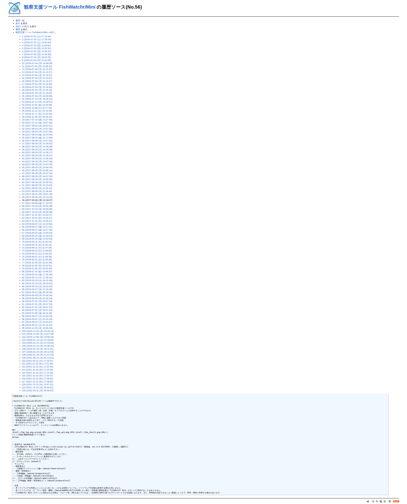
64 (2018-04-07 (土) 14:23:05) (37, 224)
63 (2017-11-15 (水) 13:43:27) (37, 221)
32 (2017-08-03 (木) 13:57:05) (37, 128)
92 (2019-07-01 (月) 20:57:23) (37, 307)
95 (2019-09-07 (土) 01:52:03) (37, 316)
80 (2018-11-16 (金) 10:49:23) (37, 271)
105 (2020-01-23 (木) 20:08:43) (38, 346)
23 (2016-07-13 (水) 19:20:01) (37, 102)
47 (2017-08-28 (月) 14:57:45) (37, 173)
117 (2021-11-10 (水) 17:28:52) (37, 381)
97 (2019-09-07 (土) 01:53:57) (37, 322)
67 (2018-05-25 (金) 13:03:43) (37, 233)
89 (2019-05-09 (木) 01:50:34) (37, 298)
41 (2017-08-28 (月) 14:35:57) (37, 155)
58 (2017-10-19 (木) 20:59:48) (37, 206)
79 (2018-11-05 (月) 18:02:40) (37, 268)
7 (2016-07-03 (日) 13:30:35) (36, 54)
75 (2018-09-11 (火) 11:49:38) (37, 256)
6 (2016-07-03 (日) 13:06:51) (36, 51)
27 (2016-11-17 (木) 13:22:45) (37, 114)
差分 (18, 23)
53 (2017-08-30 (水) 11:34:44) (37, 191)
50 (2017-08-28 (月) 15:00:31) (37, 182)
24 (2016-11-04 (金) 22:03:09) (37, 105)
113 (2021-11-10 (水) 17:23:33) (37, 369)
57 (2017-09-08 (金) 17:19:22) (37, 203)
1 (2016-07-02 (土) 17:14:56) (36, 36)
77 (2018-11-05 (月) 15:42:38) (37, 262)
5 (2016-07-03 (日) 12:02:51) (36, 48)
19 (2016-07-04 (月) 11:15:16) (37, 90)
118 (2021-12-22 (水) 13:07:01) (37, 384)
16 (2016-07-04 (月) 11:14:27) (37, 81)
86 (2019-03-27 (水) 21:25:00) (37, 289)
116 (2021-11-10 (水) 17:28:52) (37, 378)
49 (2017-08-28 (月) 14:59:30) (37, 179)
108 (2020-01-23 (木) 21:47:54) (38, 354)
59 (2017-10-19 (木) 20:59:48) (37, 209)
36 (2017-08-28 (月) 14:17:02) (37, 140)
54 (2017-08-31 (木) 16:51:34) (37, 194)
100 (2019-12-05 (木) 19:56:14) (38, 331)
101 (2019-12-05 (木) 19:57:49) (38, 334)
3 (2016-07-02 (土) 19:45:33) (36, 42)
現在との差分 (22, 26)
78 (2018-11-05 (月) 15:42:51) (37, 265)
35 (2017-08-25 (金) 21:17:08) (37, 137)
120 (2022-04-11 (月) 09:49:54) (37, 390)
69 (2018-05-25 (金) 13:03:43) (37, 238)
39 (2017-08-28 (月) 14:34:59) (37, 149)
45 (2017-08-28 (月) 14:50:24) (37, 167)
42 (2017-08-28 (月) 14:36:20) (37, 158)
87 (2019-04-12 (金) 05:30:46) (37, 292)
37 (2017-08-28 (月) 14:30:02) (37, 143)
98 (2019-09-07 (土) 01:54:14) (37, 325)
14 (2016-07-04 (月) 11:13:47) (37, 75)
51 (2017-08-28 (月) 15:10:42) (37, 185)
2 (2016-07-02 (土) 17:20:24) (36, 39)
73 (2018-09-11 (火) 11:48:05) (37, 250)
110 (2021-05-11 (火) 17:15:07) (37, 361)
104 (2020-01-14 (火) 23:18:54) (38, 343)
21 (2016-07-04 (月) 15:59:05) (37, 96)
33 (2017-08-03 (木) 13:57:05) (37, 131)
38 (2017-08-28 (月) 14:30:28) (37, 146)
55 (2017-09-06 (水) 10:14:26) (37, 197)
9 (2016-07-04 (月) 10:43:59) (36, 60)
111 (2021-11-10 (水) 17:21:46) (37, 363)
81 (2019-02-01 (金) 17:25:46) (37, 274)
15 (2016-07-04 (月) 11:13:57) (37, 78)
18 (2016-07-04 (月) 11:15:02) (37, 87)
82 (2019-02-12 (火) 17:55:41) (37, 277)
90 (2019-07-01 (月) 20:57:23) (37, 301)
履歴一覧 (20, 20)
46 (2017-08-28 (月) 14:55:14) (37, 170)
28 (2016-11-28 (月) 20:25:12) (37, 117)
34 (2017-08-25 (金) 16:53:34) (37, 134)
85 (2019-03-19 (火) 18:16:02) (37, 286)
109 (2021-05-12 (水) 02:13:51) (38, 358)
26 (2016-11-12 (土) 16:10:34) (37, 111)
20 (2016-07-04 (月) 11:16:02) (37, 93)
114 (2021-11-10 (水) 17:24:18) (37, 372)
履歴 (18, 29)
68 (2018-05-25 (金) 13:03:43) (37, 236)
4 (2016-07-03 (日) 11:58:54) (36, 45)
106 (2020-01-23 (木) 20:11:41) (37, 349)
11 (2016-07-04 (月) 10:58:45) (37, 66)
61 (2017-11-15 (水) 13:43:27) (37, 215)
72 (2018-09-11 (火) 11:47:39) (37, 247)
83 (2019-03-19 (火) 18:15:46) (37, 280)
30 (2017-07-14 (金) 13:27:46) (37, 122)
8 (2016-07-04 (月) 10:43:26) (36, 57)
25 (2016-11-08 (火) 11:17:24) (37, 108)
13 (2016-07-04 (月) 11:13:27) (37, 72)
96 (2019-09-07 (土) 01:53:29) (37, 319)
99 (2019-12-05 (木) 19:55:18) (37, 328)
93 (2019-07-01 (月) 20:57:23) (37, 310)
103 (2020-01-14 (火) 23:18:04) (38, 340)
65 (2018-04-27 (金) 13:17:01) (37, 227)
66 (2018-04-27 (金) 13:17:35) (37, 230)
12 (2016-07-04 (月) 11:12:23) (37, 69)
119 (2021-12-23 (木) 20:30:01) (37, 387)
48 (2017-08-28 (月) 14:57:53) (37, 176)
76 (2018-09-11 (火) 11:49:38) (37, 259)
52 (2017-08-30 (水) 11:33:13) (37, 188)
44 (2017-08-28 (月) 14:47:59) (37, 164)
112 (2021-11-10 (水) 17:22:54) (37, 366)
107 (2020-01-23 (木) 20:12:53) (38, 352)
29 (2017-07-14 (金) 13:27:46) (37, 119)
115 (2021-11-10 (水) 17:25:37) (37, 375)
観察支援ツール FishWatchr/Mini (59, 7)
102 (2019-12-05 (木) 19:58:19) (38, 337)
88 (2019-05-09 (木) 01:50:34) (37, 295)
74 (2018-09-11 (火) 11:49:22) (37, 253)
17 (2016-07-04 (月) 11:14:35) (37, 84)
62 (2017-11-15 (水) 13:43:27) (37, 218)
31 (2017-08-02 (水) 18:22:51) (37, 125)
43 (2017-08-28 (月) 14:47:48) (37, 161)
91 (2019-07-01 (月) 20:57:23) (37, 304)
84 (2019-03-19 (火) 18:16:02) (37, 283)
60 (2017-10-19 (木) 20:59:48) (37, 212)
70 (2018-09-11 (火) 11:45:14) (37, 241)
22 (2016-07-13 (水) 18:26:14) (37, 99)
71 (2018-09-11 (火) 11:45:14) (37, 244)
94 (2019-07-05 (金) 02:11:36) (37, 313)
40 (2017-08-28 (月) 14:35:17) (37, 152)
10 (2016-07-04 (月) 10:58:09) (37, 63)
